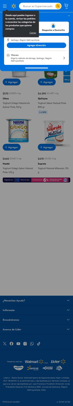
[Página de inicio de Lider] (13, 6)
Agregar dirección (36, 45)
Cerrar (33, 32)
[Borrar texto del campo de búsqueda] (52, 6)
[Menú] (5, 6)
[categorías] (58, 6)
